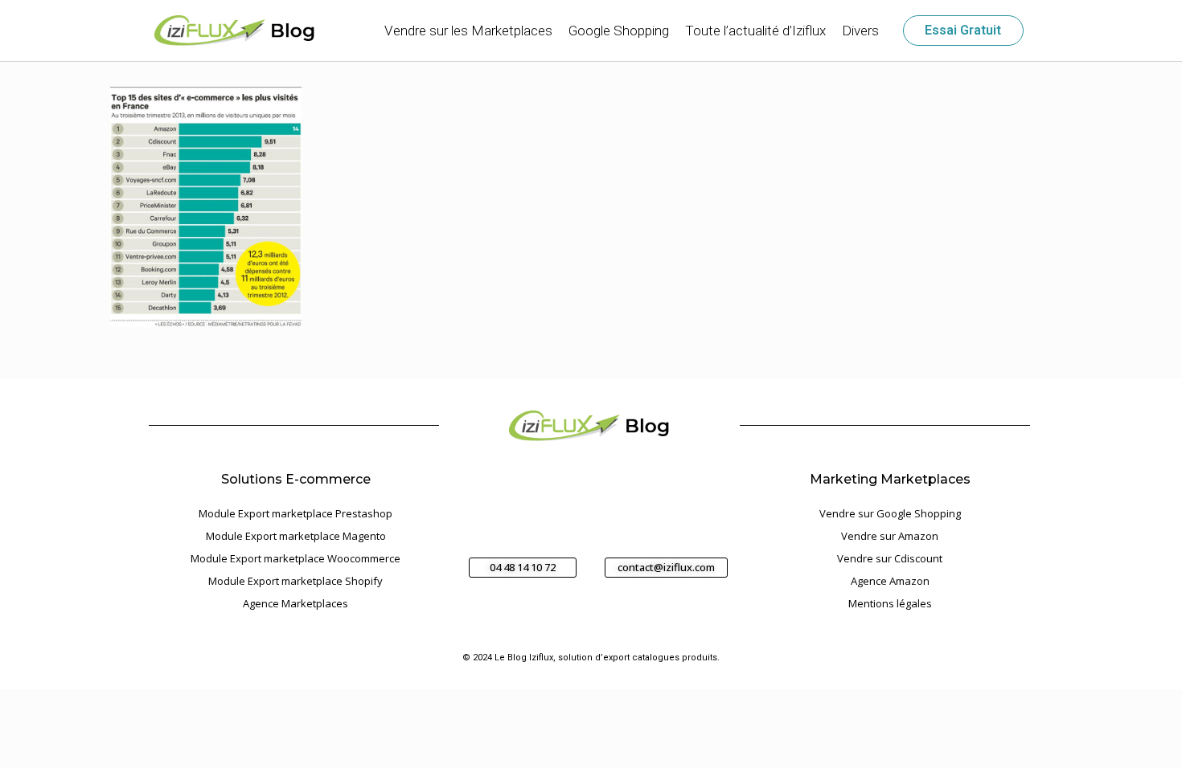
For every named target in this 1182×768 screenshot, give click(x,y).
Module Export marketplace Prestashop (295, 513)
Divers (860, 30)
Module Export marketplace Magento (296, 536)
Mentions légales (890, 603)
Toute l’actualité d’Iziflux (755, 30)
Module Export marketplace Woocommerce (295, 558)
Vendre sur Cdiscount (889, 558)
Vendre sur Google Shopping (890, 513)
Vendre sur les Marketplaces (468, 30)
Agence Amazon (890, 581)
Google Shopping (618, 30)
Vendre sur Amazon (889, 536)
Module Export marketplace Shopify (295, 581)
